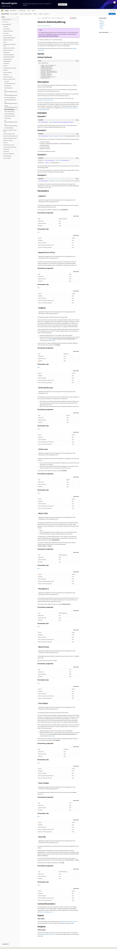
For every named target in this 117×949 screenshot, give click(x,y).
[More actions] (78, 18)
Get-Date (52, 340)
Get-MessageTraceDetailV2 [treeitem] (8, 56)
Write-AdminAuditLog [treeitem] (8, 127)
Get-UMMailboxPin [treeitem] (7, 61)
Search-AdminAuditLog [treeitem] (9, 109)
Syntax (101, 20)
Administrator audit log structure (45, 100)
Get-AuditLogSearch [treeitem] (8, 87)
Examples (101, 23)
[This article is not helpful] (111, 32)
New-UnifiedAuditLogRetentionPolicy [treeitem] (10, 102)
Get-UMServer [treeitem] (6, 63)
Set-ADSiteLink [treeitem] (6, 149)
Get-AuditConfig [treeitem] (7, 85)
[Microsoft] (2, 10)
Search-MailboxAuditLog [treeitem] (9, 111)
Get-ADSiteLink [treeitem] (6, 52)
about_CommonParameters (45, 912)
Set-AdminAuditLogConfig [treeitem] (9, 116)
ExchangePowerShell (46, 18)
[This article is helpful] (109, 32)
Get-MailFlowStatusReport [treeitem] (8, 54)
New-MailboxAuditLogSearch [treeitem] (10, 99)
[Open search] (111, 11)
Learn (39, 18)
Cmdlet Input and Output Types (68, 921)
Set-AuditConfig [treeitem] (7, 118)
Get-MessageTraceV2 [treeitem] (7, 59)
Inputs (101, 26)
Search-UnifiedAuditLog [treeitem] (9, 113)
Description (102, 21)
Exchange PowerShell (45, 25)
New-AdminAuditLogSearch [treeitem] (10, 97)
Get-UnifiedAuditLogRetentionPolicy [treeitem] (10, 94)
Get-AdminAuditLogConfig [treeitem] (9, 83)
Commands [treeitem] (5, 26)
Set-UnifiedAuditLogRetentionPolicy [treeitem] (10, 125)
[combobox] (9, 19)
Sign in (114, 10)
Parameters (102, 25)
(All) (38, 232)
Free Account (112, 13)
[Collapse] (18, 17)
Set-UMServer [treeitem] (6, 151)
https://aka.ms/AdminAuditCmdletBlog (48, 36)
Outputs (101, 28)
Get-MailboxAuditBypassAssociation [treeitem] (10, 91)
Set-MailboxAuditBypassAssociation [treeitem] (10, 121)
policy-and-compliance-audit (57, 18)
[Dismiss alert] (115, 2)
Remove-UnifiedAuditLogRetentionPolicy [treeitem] (10, 106)
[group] (58, 136)
